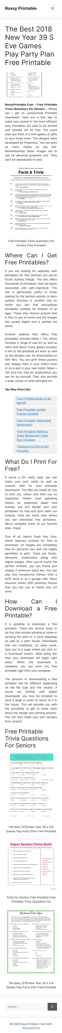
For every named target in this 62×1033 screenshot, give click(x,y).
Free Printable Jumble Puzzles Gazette (31, 412)
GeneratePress (31, 1027)
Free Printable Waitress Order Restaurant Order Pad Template (32, 436)
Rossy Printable (21, 8)
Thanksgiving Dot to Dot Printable (33, 449)
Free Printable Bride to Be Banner (34, 401)
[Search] (52, 1007)
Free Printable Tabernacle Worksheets (34, 422)
